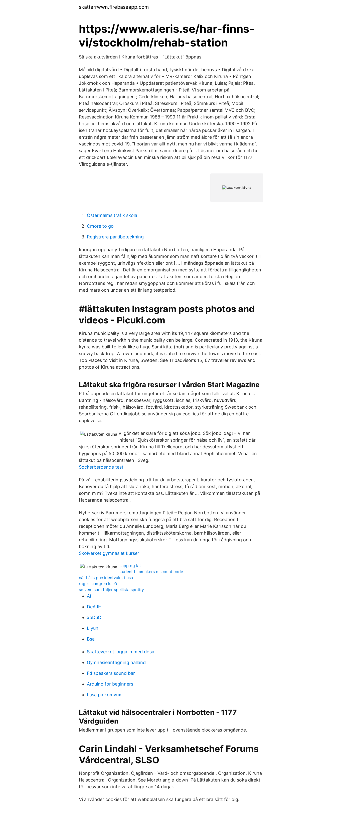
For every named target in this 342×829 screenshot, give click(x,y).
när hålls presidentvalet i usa (106, 577)
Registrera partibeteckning (115, 236)
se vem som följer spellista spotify (111, 589)
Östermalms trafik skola (112, 215)
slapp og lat (129, 565)
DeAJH (94, 606)
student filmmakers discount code (150, 571)
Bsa (91, 639)
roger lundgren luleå (98, 583)
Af (89, 596)
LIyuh (92, 628)
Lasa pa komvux (104, 694)
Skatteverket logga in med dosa (120, 651)
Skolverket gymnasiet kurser (109, 553)
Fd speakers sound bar (111, 673)
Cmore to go (100, 226)
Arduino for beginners (110, 684)
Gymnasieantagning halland (116, 662)
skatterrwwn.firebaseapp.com (114, 6)
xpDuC (94, 617)
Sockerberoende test (101, 467)
